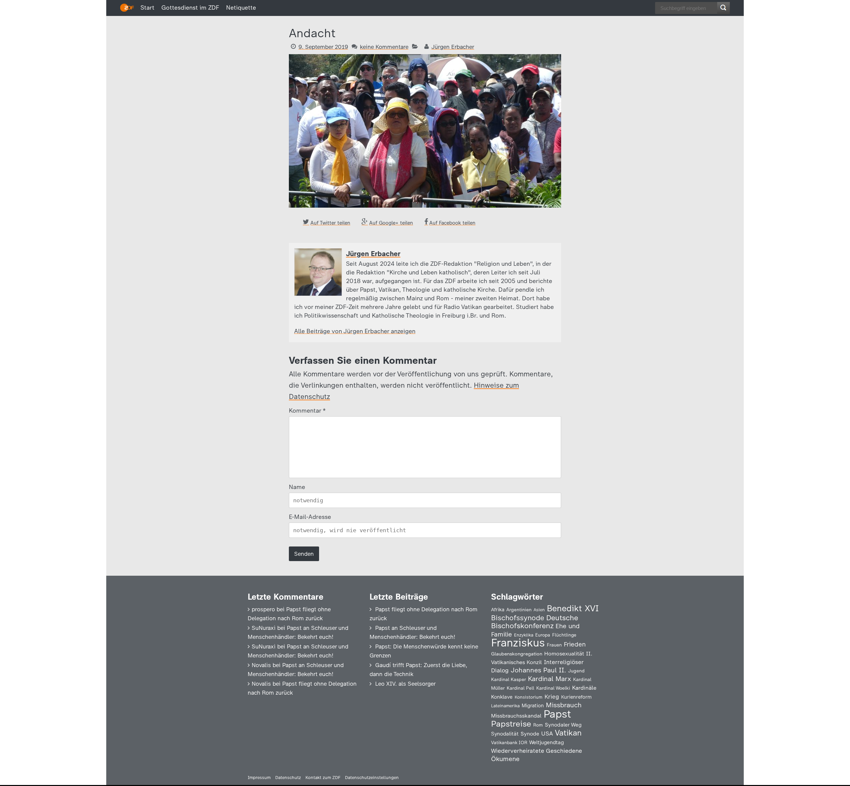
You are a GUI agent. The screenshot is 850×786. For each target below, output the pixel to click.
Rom (538, 725)
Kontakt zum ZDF (322, 777)
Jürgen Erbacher (452, 47)
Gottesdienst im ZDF (190, 7)
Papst (557, 714)
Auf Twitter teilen (330, 223)
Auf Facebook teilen (452, 223)
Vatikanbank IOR (509, 742)
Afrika (497, 610)
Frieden (575, 644)
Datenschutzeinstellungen (372, 777)
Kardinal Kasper (508, 679)
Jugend (576, 670)
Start (147, 7)
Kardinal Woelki (553, 688)
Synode (530, 734)
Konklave (502, 697)
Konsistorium (529, 697)
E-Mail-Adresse (310, 517)
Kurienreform (576, 697)
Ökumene (505, 759)
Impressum (259, 777)
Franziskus (518, 642)
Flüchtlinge (564, 635)
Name (297, 487)
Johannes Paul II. (538, 670)
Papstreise (511, 724)
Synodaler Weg (563, 725)
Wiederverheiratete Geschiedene (536, 750)
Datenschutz (288, 777)
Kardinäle (584, 687)
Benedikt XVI (573, 608)
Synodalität (505, 734)
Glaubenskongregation (516, 654)
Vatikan (568, 732)
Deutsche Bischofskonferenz (534, 621)
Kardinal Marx (549, 679)
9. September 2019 (323, 47)
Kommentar (307, 410)
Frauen (554, 645)
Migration (533, 706)
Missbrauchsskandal (516, 716)
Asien (539, 609)
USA (547, 733)
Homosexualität (564, 653)
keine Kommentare (384, 47)
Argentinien (519, 609)
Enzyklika (523, 635)
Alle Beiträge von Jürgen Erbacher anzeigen (354, 331)
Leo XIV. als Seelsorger (405, 683)
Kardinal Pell (520, 688)
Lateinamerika (505, 705)
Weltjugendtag (546, 742)
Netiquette (241, 7)
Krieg (552, 696)
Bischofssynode (517, 618)
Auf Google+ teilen (391, 223)
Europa (542, 635)
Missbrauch (564, 705)
